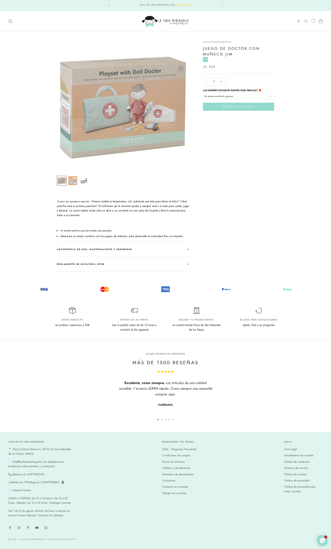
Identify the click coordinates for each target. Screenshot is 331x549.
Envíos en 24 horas (173, 462)
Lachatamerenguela (217, 42)
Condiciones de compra (176, 455)
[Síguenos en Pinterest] (28, 527)
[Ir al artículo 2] (73, 180)
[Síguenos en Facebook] (10, 527)
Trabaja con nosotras (174, 493)
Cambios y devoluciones (176, 468)
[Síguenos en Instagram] (19, 527)
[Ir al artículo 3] (84, 180)
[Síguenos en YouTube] (37, 527)
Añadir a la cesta (238, 106)
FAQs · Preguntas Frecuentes (179, 449)
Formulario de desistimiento (178, 474)
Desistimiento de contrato (299, 455)
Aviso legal (290, 449)
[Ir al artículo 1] (62, 180)
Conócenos (168, 481)
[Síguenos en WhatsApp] (46, 527)
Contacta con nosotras (175, 487)
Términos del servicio (296, 468)
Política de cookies (295, 474)
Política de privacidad (296, 481)
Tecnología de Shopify (62, 539)
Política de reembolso (297, 462)
